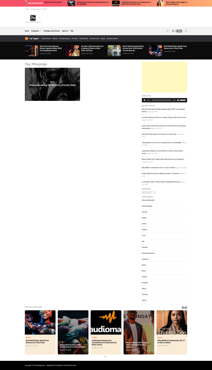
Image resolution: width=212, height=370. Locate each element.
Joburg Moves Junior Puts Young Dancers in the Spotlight (161, 142)
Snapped (145, 282)
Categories (35, 31)
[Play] (145, 102)
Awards (144, 212)
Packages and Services (52, 31)
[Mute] (178, 102)
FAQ (71, 31)
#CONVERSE (84, 38)
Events (144, 224)
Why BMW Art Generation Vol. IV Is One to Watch (158, 168)
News (144, 271)
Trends (144, 300)
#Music (55, 38)
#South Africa (46, 38)
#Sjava (102, 38)
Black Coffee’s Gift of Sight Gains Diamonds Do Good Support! (163, 159)
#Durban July (94, 38)
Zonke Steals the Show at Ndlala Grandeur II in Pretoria (160, 173)
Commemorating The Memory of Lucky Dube (52, 85)
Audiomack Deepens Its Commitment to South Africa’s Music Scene (119, 3)
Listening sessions (148, 253)
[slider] (183, 100)
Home (27, 31)
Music (52, 82)
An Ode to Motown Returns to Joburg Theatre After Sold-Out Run (92, 48)
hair (143, 241)
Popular (144, 277)
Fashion (144, 230)
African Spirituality (148, 200)
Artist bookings (147, 206)
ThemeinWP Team (70, 365)
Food (143, 235)
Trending (145, 294)
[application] (164, 100)
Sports (144, 288)
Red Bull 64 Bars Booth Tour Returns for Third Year (175, 47)
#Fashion (74, 38)
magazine (145, 259)
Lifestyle (145, 247)
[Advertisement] (164, 77)
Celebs (144, 218)
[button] (183, 307)
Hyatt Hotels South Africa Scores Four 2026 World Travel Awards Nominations (133, 49)
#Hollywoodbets (112, 38)
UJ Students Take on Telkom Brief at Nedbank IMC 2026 (161, 182)
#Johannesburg (64, 38)
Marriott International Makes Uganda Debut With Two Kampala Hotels (51, 48)
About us (65, 31)
